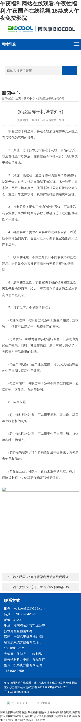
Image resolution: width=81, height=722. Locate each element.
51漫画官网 (38, 720)
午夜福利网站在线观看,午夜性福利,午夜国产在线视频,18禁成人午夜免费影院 (39, 10)
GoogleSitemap (19, 691)
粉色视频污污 (30, 716)
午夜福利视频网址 (38, 712)
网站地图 (5, 712)
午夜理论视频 (19, 712)
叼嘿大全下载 (63, 716)
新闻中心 (29, 98)
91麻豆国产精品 (21, 720)
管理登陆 (71, 682)
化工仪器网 (58, 682)
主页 (18, 98)
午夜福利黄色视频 (61, 712)
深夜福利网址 (46, 716)
